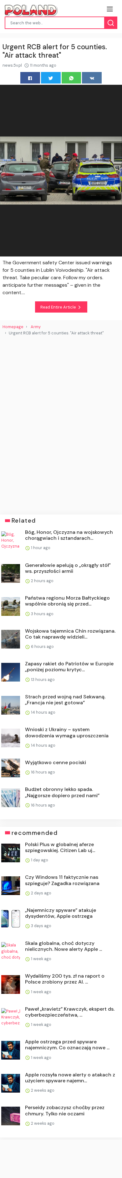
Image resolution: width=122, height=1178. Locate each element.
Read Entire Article (58, 307)
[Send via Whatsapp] (71, 78)
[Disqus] (61, 422)
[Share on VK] (92, 78)
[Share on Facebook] (30, 78)
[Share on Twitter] (51, 78)
